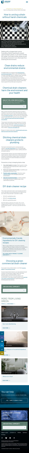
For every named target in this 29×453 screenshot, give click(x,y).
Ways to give (4, 432)
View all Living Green (7, 303)
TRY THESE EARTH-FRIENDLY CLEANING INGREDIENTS (13, 254)
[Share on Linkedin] (2, 345)
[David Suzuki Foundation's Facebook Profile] (2, 438)
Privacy (3, 434)
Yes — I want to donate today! (14, 400)
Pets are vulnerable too (13, 127)
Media (19, 432)
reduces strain (6, 174)
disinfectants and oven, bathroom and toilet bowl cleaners (14, 130)
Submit (24, 106)
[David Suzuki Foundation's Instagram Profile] (14, 438)
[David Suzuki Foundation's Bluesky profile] (6, 438)
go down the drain (8, 115)
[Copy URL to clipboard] (2, 349)
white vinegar (12, 198)
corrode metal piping (11, 148)
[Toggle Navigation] (27, 2)
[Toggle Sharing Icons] (2, 333)
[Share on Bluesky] (2, 341)
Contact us (13, 432)
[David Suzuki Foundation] (5, 2)
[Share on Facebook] (2, 337)
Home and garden (17, 8)
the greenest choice (10, 269)
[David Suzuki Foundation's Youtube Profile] (10, 438)
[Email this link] (2, 353)
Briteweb (18, 448)
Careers (25, 432)
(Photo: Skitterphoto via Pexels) (8, 46)
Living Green (9, 8)
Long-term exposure (19, 124)
